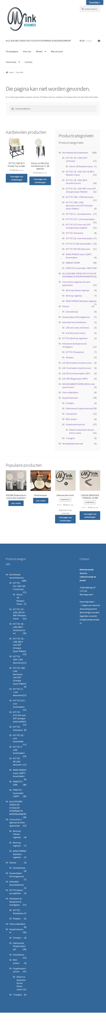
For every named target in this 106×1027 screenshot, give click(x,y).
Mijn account (57, 51)
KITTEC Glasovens (74, 233)
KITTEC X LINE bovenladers (79, 243)
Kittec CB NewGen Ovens (81, 166)
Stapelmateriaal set (75, 424)
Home (11, 72)
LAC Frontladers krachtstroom (76, 368)
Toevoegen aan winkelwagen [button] (16, 178)
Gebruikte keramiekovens (74, 322)
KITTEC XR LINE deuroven (78, 249)
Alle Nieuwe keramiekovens (75, 152)
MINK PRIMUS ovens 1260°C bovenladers (19, 773)
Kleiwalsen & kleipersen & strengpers (15, 901)
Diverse (65, 306)
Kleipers (70, 357)
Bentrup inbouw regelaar (77, 290)
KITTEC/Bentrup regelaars (75, 338)
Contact (28, 62)
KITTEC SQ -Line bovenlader (79, 238)
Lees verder (16, 503)
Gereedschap (72, 311)
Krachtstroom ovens (75, 333)
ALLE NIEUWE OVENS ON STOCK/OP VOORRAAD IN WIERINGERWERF (38, 40)
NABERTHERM (73, 262)
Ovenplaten (71, 413)
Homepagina (12, 51)
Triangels (70, 438)
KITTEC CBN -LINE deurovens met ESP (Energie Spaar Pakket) (79, 205)
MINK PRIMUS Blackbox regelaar (81, 301)
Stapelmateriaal (70, 397)
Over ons (27, 51)
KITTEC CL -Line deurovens (78, 214)
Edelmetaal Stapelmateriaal (79, 408)
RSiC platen (71, 419)
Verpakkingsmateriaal (72, 443)
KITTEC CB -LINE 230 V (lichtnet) (19, 586)
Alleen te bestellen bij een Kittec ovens (21, 983)
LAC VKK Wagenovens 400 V (75, 378)
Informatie (11, 62)
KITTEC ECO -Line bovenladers (80, 219)
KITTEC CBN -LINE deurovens (80, 197)
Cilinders (70, 403)
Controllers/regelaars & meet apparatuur (17, 822)
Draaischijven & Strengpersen (76, 317)
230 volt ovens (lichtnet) (77, 327)
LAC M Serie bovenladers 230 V (76, 373)
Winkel (39, 51)
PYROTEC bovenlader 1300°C (79, 268)
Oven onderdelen (70, 392)
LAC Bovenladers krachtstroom (77, 362)
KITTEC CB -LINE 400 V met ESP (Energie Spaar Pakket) (19, 645)
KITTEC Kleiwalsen (75, 352)
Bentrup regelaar (74, 295)
